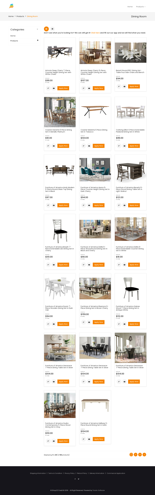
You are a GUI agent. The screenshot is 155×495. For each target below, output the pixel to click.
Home (11, 16)
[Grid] (46, 29)
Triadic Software (99, 490)
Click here (95, 33)
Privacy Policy (70, 473)
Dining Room (32, 16)
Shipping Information (38, 473)
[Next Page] (144, 454)
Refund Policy (82, 473)
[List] (52, 29)
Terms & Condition (55, 473)
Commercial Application (116, 473)
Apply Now (63, 88)
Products (20, 16)
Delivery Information (97, 473)
